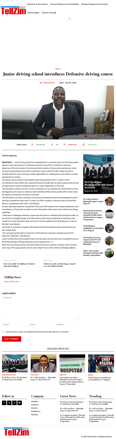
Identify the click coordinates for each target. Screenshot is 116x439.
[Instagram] (9, 403)
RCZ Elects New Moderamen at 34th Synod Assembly (99, 185)
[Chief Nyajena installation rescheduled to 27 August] (109, 228)
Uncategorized (9, 375)
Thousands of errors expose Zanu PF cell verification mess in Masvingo (92, 241)
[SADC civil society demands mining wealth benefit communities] (109, 253)
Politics (34, 375)
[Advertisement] (58, 42)
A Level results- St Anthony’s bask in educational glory (19, 265)
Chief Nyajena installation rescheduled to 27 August (93, 228)
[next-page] (109, 159)
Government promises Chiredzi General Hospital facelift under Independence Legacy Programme (92, 215)
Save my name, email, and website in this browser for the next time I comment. (37, 332)
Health (62, 375)
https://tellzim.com (11, 281)
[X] (14, 403)
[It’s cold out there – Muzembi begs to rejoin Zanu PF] (109, 201)
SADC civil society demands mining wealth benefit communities (93, 253)
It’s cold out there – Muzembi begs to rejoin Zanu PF (93, 201)
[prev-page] (104, 159)
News (58, 69)
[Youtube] (19, 403)
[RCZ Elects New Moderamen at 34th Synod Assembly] (98, 174)
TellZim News (49, 83)
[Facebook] (4, 403)
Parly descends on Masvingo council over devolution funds (59, 265)
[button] (69, 19)
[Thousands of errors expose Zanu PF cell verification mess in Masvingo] (109, 240)
